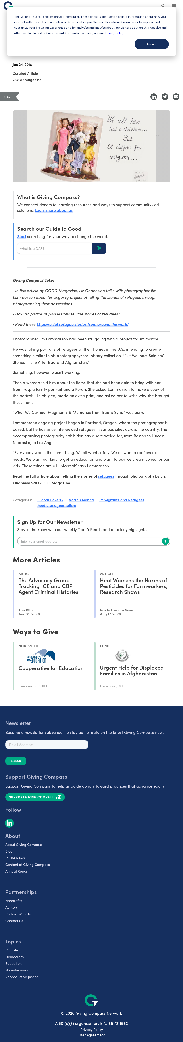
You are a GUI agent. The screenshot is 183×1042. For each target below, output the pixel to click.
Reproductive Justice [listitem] (21, 976)
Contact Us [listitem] (14, 920)
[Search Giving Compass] (163, 6)
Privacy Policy (91, 1029)
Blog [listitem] (9, 851)
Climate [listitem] (11, 950)
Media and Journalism (56, 505)
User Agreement (91, 1034)
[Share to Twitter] (165, 96)
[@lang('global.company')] (8, 5)
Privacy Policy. (114, 33)
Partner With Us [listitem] (18, 914)
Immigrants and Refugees (122, 499)
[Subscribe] (165, 541)
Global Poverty (50, 499)
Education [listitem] (13, 963)
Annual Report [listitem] (17, 871)
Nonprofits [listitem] (13, 900)
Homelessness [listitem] (16, 970)
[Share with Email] (176, 96)
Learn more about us (53, 210)
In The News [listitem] (15, 857)
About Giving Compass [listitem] (23, 844)
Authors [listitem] (11, 907)
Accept (152, 44)
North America (81, 499)
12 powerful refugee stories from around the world (82, 324)
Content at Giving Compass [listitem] (27, 864)
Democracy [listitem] (14, 956)
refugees (106, 476)
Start (21, 236)
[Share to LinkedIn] (153, 96)
